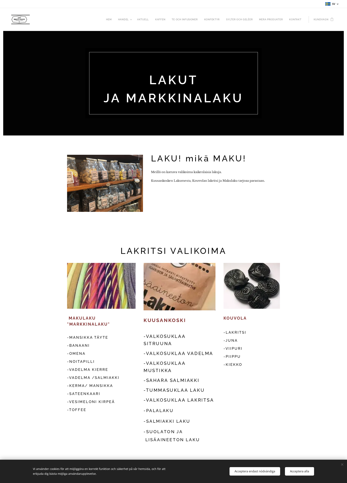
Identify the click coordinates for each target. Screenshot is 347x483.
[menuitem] (110, 19)
